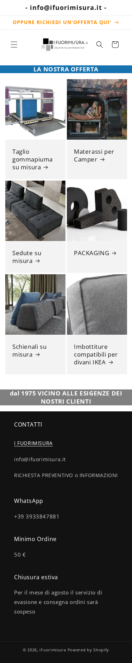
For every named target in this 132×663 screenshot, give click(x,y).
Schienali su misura (29, 350)
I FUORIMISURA (33, 443)
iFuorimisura (52, 649)
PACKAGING (91, 253)
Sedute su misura (26, 256)
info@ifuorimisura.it (40, 459)
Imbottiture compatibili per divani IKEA (96, 354)
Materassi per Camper (94, 155)
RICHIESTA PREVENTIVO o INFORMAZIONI (66, 475)
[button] (14, 44)
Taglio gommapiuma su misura (32, 159)
